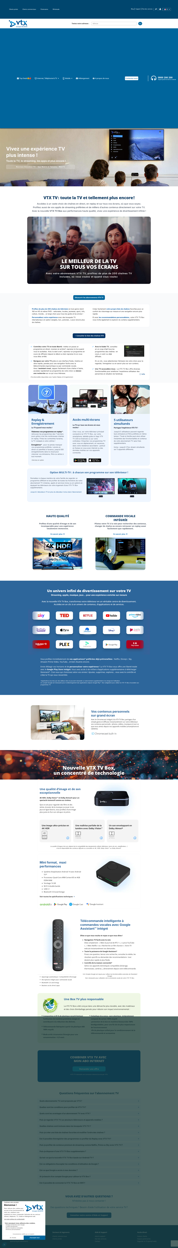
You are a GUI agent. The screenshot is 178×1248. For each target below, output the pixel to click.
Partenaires (44, 9)
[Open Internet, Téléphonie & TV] (58, 78)
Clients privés (13, 9)
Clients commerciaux (29, 9)
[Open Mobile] (72, 78)
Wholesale (56, 9)
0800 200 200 (165, 77)
